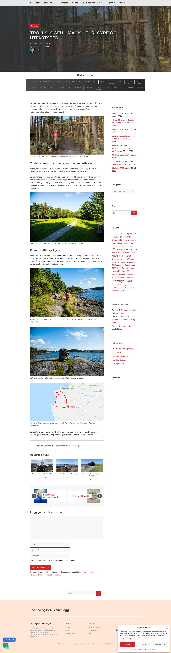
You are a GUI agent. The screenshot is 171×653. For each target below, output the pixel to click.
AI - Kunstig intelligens (119, 234)
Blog (38, 3)
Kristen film (121, 255)
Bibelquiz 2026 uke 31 (121, 129)
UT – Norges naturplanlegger (124, 349)
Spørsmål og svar (70, 633)
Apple (131, 234)
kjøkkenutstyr (90, 81)
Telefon (123, 288)
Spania (122, 277)
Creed (126, 240)
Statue (129, 277)
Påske (115, 271)
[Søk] (134, 213)
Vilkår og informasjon (92, 3)
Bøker (120, 81)
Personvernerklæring (150, 649)
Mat (66, 81)
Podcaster (63, 3)
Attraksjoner (45, 81)
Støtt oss (91, 633)
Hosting (122, 252)
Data (73, 81)
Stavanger (122, 281)
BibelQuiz (48, 3)
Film (102, 81)
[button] (167, 628)
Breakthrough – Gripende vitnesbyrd (52, 496)
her (39, 435)
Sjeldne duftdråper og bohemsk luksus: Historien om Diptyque (123, 148)
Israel (129, 252)
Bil (70, 87)
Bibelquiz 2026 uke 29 (121, 168)
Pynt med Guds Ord (82, 496)
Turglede (34, 26)
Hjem (30, 3)
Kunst (34, 87)
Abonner (122, 3)
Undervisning (118, 291)
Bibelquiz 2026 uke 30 (121, 155)
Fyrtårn (118, 249)
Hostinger (110, 644)
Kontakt (111, 3)
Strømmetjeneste (126, 285)
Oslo (118, 268)
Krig (134, 252)
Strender (115, 285)
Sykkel (115, 288)
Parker (125, 268)
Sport (108, 87)
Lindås (125, 262)
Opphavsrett (92, 630)
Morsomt (78, 87)
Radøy (124, 271)
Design (128, 243)
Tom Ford (130, 288)
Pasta (132, 268)
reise (34, 81)
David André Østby (118, 243)
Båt (115, 87)
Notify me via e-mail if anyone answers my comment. (54, 560)
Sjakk (115, 277)
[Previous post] (34, 496)
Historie (44, 87)
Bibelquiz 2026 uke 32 (121, 113)
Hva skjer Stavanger (120, 356)
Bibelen (117, 240)
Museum (119, 265)
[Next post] (100, 496)
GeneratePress (93, 644)
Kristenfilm (116, 352)
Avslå (144, 644)
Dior (133, 243)
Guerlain (132, 249)
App (80, 81)
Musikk (140, 87)
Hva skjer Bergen (119, 360)
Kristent (89, 87)
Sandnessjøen (118, 274)
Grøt (124, 249)
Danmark (133, 240)
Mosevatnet (65, 446)
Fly (122, 87)
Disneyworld (116, 246)
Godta (127, 644)
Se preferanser (160, 644)
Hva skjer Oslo (118, 364)
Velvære (62, 87)
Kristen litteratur (120, 259)
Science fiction (130, 274)
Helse (53, 87)
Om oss (75, 3)
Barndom (130, 87)
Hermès (115, 252)
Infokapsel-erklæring (137, 649)
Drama (125, 246)
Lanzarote (118, 262)
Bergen (126, 237)
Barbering (116, 237)
